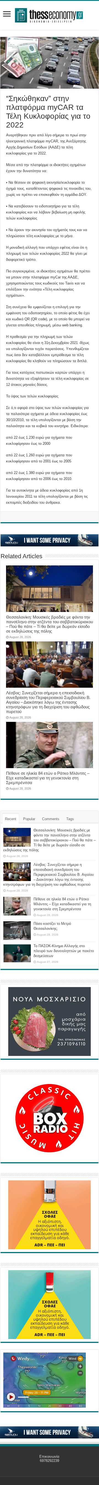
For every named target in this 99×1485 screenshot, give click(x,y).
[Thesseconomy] (49, 14)
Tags (70, 819)
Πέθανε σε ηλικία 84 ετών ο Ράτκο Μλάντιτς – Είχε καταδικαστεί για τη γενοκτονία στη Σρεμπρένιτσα (47, 778)
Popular (29, 819)
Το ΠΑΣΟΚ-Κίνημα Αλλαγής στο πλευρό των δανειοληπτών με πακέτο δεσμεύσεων (64, 951)
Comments (50, 819)
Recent (10, 819)
